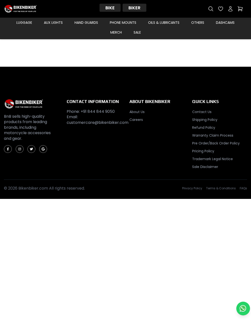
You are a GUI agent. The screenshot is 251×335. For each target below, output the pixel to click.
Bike (110, 8)
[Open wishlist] (221, 9)
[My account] (230, 9)
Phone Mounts (123, 22)
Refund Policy (203, 127)
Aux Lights (53, 22)
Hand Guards (86, 22)
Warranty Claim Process (212, 135)
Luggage (24, 22)
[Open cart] (240, 9)
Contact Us (202, 111)
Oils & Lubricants (163, 22)
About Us (137, 111)
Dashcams (225, 22)
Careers (136, 119)
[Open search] (211, 9)
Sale (137, 32)
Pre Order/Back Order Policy (216, 143)
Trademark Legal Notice (212, 158)
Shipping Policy (204, 119)
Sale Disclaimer (205, 166)
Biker (134, 8)
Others (197, 22)
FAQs (243, 188)
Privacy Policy (192, 188)
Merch (116, 32)
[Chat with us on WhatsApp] (243, 308)
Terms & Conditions (221, 188)
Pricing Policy (203, 151)
